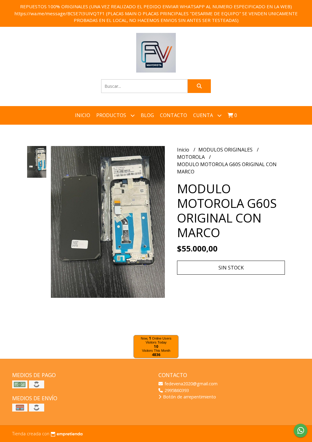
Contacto (173, 115)
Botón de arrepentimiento (189, 397)
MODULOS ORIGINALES (226, 149)
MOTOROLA (191, 157)
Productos (111, 115)
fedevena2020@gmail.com (190, 384)
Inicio (82, 115)
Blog (147, 115)
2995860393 (176, 390)
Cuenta (203, 115)
